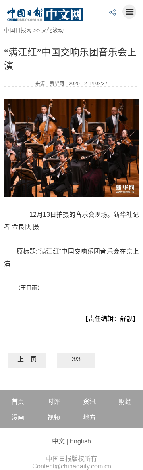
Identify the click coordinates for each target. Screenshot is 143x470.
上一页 (27, 359)
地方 (89, 417)
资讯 (89, 401)
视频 (53, 417)
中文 (58, 441)
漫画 (18, 417)
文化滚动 (52, 30)
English (80, 441)
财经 (125, 401)
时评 (53, 401)
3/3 (76, 359)
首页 (18, 401)
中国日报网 (18, 30)
